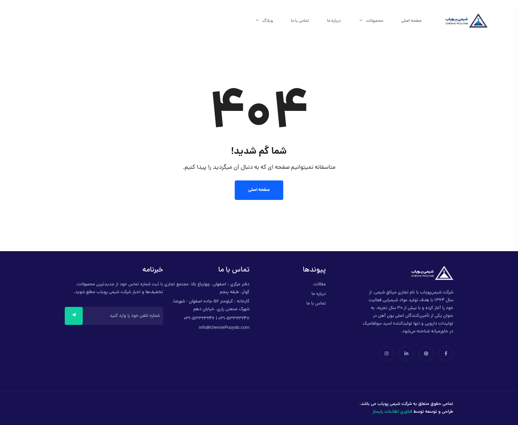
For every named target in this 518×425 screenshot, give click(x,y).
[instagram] (386, 354)
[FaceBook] (445, 354)
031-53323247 (233, 318)
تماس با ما (300, 21)
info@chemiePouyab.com (224, 328)
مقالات (319, 284)
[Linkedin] (405, 354)
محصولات (374, 21)
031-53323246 (199, 318)
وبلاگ (267, 21)
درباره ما (334, 21)
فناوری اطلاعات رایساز (392, 412)
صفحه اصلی (411, 21)
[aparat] (425, 354)
